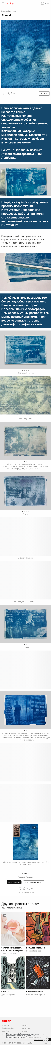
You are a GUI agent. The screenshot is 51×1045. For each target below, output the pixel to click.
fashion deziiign (7, 1028)
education (5, 1031)
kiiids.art (25, 1031)
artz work (5, 1025)
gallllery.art (26, 1028)
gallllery (24, 1025)
